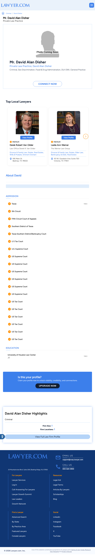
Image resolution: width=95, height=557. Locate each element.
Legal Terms (58, 485)
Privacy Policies (67, 551)
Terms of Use (75, 550)
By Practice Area (19, 526)
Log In (14, 485)
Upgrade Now (47, 386)
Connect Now (47, 83)
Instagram (57, 522)
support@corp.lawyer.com (73, 460)
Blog (55, 499)
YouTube (56, 536)
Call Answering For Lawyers (23, 489)
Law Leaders (17, 499)
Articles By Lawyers (61, 489)
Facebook (57, 526)
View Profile (27, 138)
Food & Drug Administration (48, 69)
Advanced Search (19, 517)
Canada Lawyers (18, 536)
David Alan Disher (42, 66)
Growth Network (19, 504)
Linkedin (56, 517)
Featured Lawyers (19, 531)
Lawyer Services (18, 480)
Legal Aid (57, 480)
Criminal (13, 69)
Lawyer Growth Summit (22, 494)
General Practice (78, 69)
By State (15, 522)
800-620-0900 (68, 469)
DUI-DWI (65, 69)
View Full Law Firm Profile (47, 436)
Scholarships (58, 494)
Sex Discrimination (26, 69)
